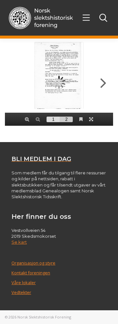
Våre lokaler (23, 282)
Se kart (19, 242)
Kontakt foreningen (30, 273)
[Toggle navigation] (86, 18)
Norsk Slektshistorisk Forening (44, 317)
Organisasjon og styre (33, 263)
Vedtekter (21, 292)
